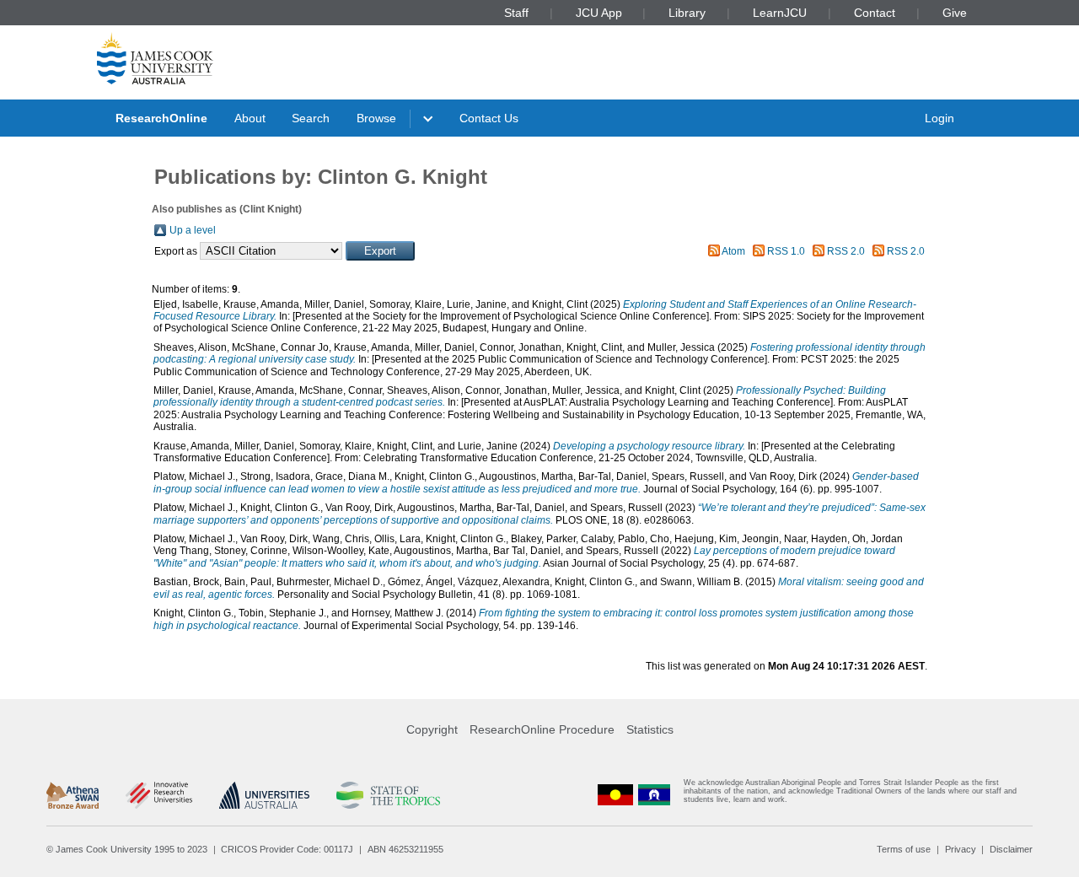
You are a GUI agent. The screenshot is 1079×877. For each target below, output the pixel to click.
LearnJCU (780, 12)
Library (687, 12)
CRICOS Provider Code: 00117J (287, 849)
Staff (516, 12)
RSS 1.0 (786, 251)
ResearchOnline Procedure (542, 729)
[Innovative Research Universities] (159, 795)
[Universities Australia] (264, 795)
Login (939, 118)
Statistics (650, 729)
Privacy (960, 849)
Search (311, 118)
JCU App (599, 12)
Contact (874, 12)
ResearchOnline (161, 118)
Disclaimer (1011, 849)
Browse (376, 118)
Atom (733, 251)
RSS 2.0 (846, 251)
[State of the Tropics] (387, 795)
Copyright (432, 729)
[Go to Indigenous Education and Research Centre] (615, 794)
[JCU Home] (155, 58)
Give (954, 12)
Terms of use (904, 849)
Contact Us (488, 118)
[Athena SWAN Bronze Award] (72, 795)
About (250, 118)
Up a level (192, 230)
